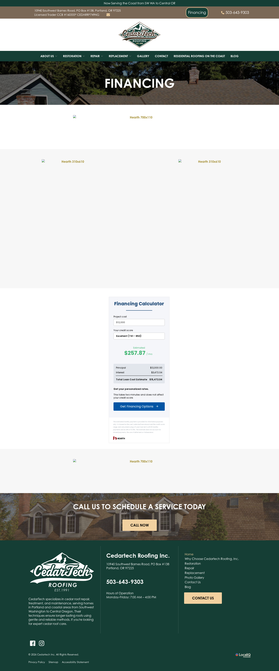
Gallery (143, 56)
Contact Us (193, 582)
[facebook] (32, 643)
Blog (235, 56)
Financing (197, 12)
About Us (47, 56)
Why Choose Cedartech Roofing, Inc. (212, 559)
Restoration (193, 563)
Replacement (195, 573)
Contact (161, 56)
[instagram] (41, 643)
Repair (189, 568)
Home (189, 554)
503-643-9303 (237, 12)
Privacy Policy (36, 662)
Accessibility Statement (75, 662)
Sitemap (53, 662)
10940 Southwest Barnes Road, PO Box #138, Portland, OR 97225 (77, 10)
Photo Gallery (194, 577)
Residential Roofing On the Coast (199, 56)
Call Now (139, 525)
